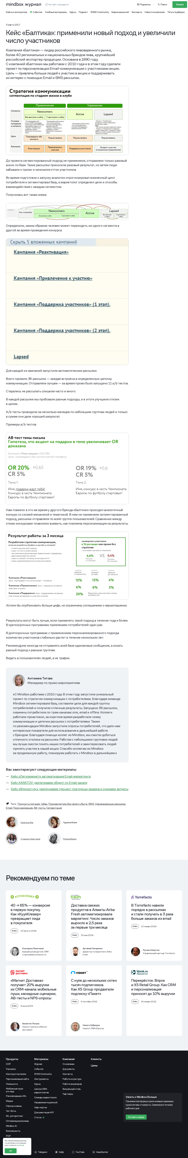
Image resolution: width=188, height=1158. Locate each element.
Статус (38, 1117)
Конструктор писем (16, 1074)
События (38, 1069)
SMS (91, 804)
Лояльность (12, 1083)
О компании (68, 1064)
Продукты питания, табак (32, 804)
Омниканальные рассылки (110, 804)
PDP (8, 1135)
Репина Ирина (69, 839)
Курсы (37, 1083)
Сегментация (54, 808)
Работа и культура (72, 1079)
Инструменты (41, 1079)
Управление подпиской (45, 1102)
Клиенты (96, 1059)
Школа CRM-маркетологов (41, 1090)
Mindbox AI (11, 1125)
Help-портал (40, 1107)
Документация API (44, 1112)
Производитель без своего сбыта (67, 804)
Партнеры (68, 1093)
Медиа (9, 1101)
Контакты (68, 1074)
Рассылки (11, 1069)
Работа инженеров (72, 1083)
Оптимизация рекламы (17, 1120)
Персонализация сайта (17, 1079)
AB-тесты (39, 808)
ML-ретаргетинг (14, 1115)
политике (20, 1145)
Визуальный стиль (72, 1088)
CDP (8, 1064)
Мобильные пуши (14, 1090)
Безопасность (13, 1130)
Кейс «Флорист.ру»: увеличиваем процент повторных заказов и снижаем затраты (69, 789)
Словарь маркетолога (45, 1097)
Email (9, 808)
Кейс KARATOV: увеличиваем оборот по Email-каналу (49, 783)
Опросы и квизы (14, 1106)
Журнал (38, 1064)
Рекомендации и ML (16, 1096)
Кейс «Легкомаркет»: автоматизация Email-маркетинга (51, 776)
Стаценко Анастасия (30, 839)
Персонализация (22, 808)
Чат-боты (11, 1111)
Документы (69, 1069)
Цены (94, 1065)
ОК (10, 1150)
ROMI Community (43, 1074)
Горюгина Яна (27, 822)
